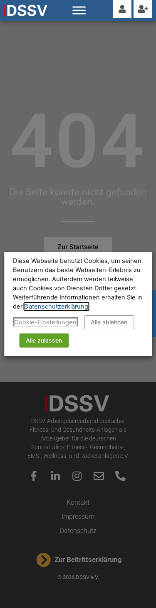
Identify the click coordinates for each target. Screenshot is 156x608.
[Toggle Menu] (79, 10)
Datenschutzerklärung (56, 306)
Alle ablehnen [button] (109, 322)
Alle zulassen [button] (44, 340)
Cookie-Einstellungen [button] (45, 322)
